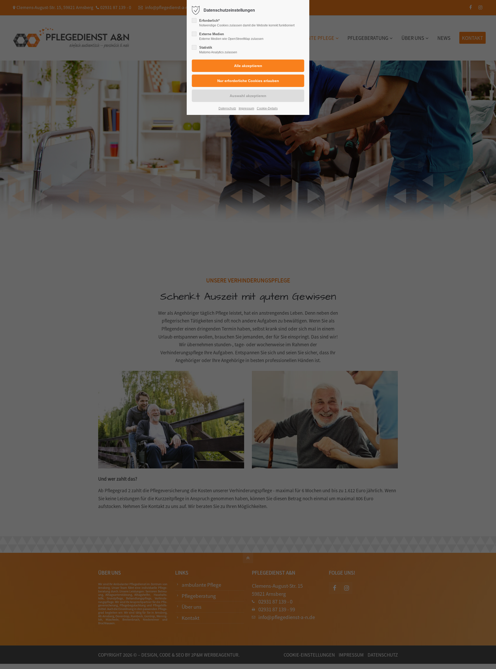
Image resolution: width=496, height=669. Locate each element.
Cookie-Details (267, 108)
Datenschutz (227, 108)
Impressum (246, 108)
